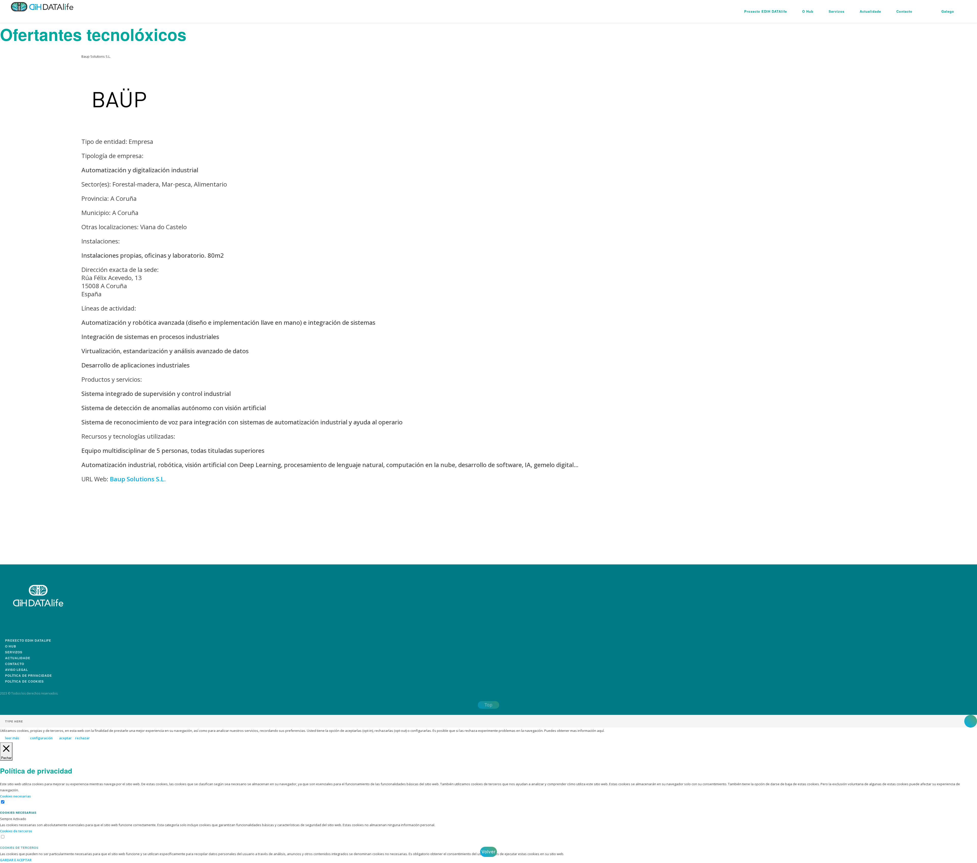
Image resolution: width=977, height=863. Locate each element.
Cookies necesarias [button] (15, 796)
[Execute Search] (970, 721)
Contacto (904, 11)
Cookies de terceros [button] (16, 831)
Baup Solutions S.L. (138, 479)
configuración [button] (41, 738)
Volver (488, 851)
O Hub (807, 11)
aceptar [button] (65, 738)
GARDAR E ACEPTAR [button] (16, 860)
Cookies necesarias (18, 812)
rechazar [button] (82, 738)
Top (488, 704)
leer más (12, 738)
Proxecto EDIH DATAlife (765, 11)
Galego (947, 11)
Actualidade (870, 11)
